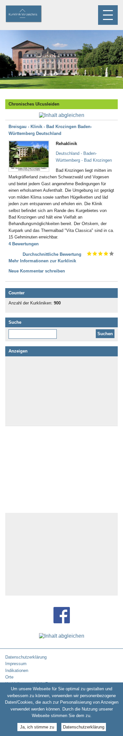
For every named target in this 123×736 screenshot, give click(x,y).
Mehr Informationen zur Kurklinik (42, 260)
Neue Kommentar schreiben (37, 271)
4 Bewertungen (24, 243)
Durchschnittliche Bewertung (52, 254)
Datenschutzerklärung (83, 727)
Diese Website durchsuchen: (34, 331)
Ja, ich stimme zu (37, 727)
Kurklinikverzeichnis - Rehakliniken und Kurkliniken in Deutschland (29, 14)
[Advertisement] (61, 391)
